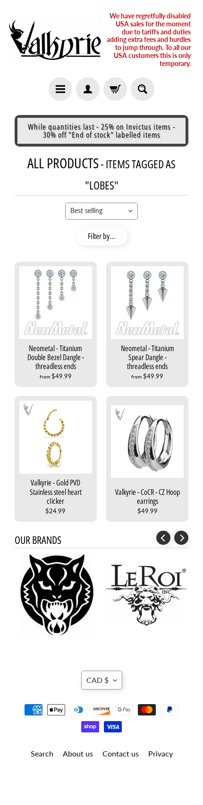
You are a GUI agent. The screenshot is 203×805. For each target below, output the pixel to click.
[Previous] (163, 538)
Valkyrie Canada (98, 778)
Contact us (120, 753)
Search (42, 753)
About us (78, 753)
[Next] (181, 538)
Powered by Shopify (101, 786)
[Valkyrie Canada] (55, 40)
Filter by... (101, 235)
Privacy (160, 753)
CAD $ (97, 679)
